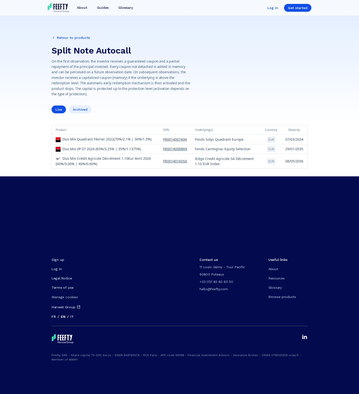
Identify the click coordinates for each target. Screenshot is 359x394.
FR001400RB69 (175, 149)
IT (72, 316)
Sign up (58, 259)
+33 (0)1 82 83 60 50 (216, 281)
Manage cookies (65, 297)
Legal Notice (62, 278)
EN (63, 316)
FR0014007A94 (175, 139)
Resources (276, 278)
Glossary (275, 287)
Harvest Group (63, 307)
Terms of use (63, 287)
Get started (297, 8)
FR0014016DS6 (175, 161)
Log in (272, 8)
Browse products (282, 296)
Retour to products (73, 38)
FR (54, 316)
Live (58, 109)
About (273, 269)
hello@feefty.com (214, 289)
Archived (80, 109)
